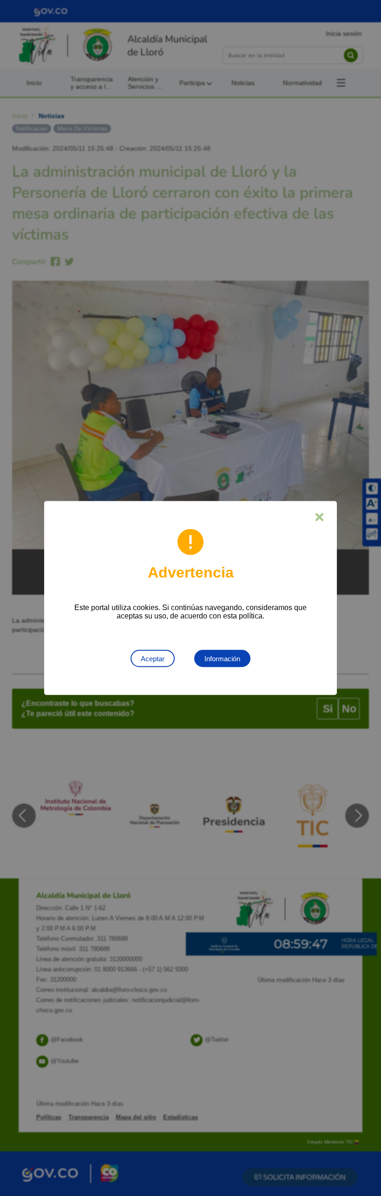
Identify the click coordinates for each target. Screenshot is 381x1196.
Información (222, 659)
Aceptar (152, 659)
